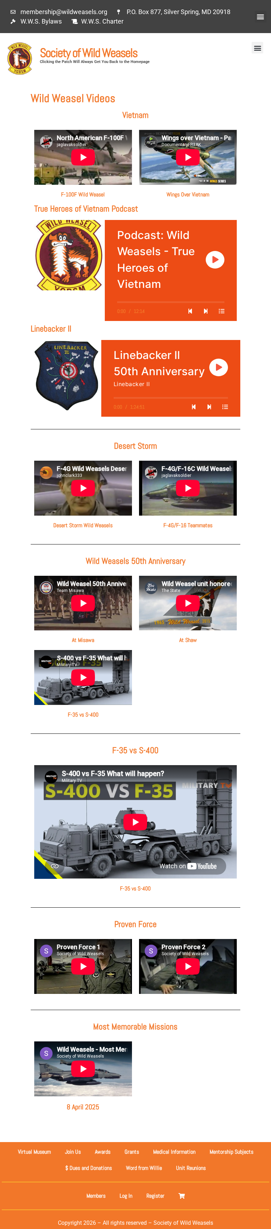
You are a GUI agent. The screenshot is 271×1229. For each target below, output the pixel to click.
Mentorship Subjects (231, 1151)
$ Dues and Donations (88, 1168)
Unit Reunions (191, 1168)
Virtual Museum (34, 1151)
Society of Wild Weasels (88, 53)
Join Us (73, 1151)
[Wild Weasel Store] (181, 1196)
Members (96, 1195)
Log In (126, 1195)
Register (155, 1195)
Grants (132, 1151)
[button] (260, 17)
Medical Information (174, 1151)
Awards (102, 1151)
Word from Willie (144, 1168)
